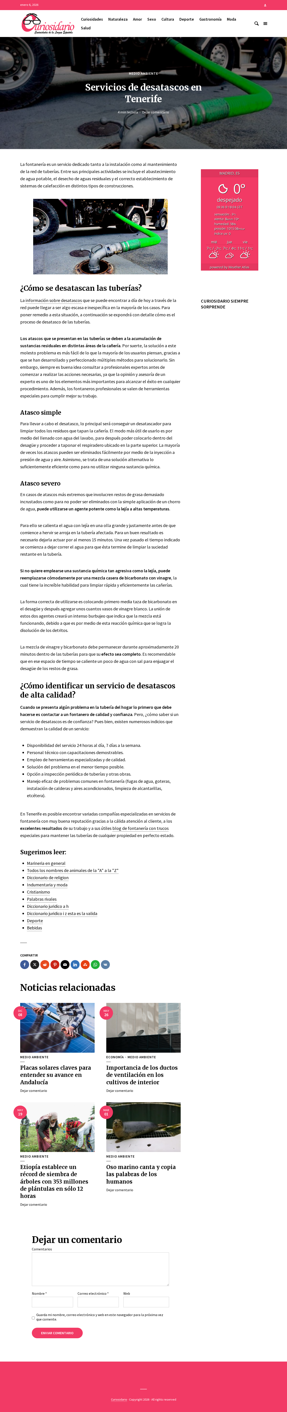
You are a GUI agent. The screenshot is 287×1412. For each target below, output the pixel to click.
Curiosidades (92, 19)
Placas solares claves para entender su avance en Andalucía (55, 1075)
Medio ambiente (143, 73)
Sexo (151, 19)
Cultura (167, 19)
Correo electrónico (93, 1293)
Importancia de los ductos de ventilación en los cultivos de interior (142, 1075)
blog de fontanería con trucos (140, 828)
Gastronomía (210, 19)
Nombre (39, 1293)
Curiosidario (119, 1399)
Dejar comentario (155, 112)
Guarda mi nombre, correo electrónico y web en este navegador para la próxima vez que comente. (99, 1316)
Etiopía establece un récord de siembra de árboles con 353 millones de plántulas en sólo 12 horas (54, 1182)
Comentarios (42, 1249)
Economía (115, 1057)
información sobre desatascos (54, 300)
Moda (231, 19)
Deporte (186, 19)
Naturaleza (118, 19)
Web (126, 1293)
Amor (137, 19)
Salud (86, 27)
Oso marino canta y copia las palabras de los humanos (141, 1174)
